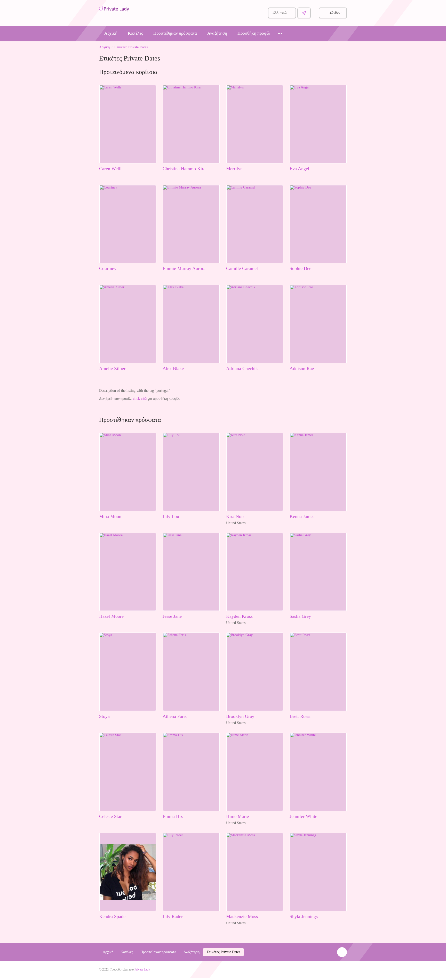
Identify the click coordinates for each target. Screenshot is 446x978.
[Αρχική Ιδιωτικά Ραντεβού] (114, 8)
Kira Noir (235, 516)
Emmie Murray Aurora (184, 268)
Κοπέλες (135, 33)
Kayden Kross (239, 616)
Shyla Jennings (304, 916)
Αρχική (110, 33)
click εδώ (140, 399)
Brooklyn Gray (240, 716)
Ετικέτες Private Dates (131, 47)
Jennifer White (303, 816)
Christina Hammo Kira (184, 168)
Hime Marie (237, 816)
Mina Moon (110, 516)
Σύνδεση (336, 12)
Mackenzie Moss (242, 916)
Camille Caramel (242, 268)
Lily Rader (173, 916)
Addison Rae (302, 368)
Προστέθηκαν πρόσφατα (175, 33)
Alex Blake (173, 368)
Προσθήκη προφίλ (253, 33)
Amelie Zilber (112, 368)
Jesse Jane (172, 616)
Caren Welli (110, 168)
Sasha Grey (300, 616)
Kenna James (302, 516)
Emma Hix (173, 816)
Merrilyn (234, 168)
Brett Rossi (300, 716)
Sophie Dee (300, 268)
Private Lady (142, 969)
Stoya (104, 716)
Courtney (107, 268)
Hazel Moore (111, 616)
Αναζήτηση (217, 33)
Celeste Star (110, 816)
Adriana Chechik (242, 368)
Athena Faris (175, 716)
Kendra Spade (112, 916)
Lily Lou (171, 516)
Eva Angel (299, 168)
